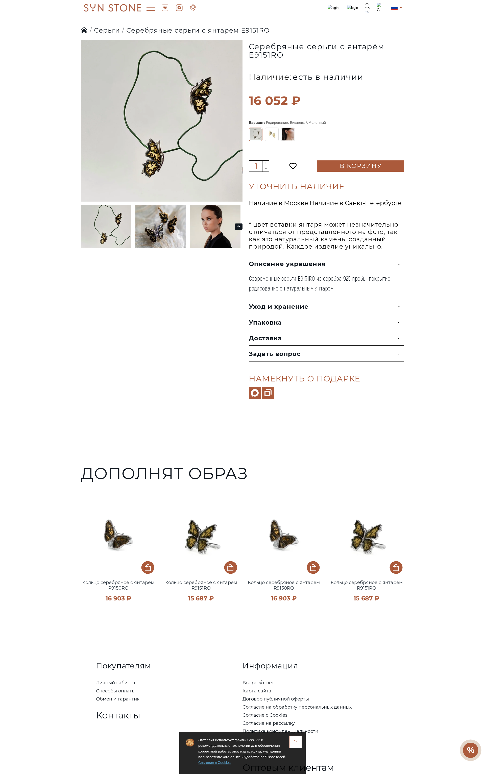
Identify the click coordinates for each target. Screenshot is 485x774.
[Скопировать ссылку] (268, 393)
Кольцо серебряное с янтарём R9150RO (118, 585)
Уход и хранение (278, 306)
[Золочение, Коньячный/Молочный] (288, 134)
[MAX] (255, 393)
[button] (86, 111)
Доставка (265, 338)
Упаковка (265, 322)
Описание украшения (287, 264)
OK (296, 742)
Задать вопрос (275, 353)
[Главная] (84, 30)
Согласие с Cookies (214, 762)
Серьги (107, 30)
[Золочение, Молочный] (272, 134)
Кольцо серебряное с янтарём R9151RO (201, 585)
